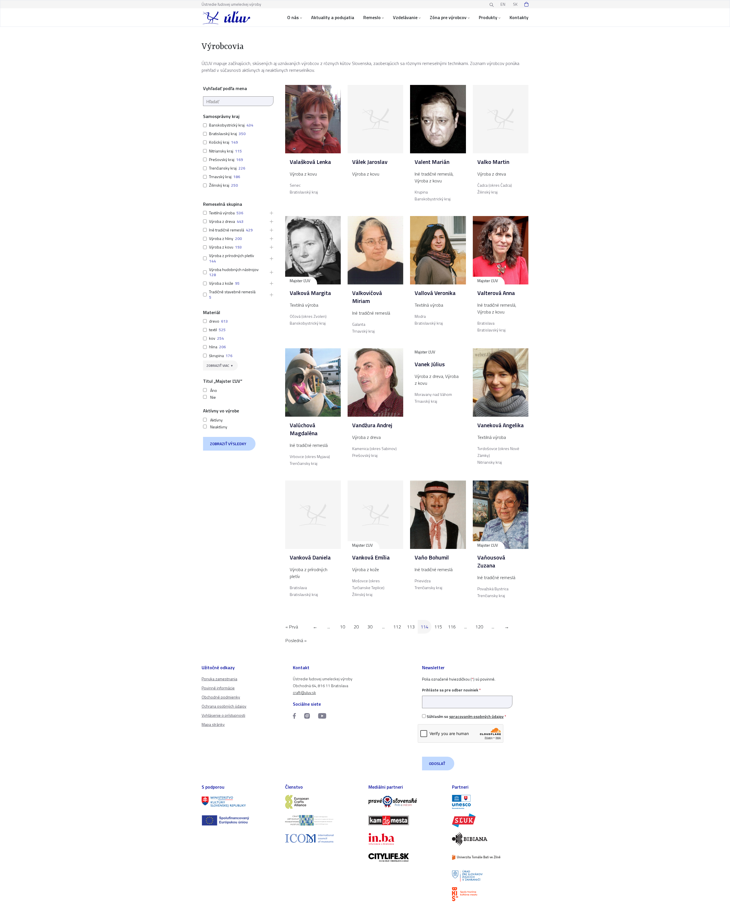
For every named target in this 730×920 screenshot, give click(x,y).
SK (515, 4)
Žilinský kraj (219, 185)
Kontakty (519, 17)
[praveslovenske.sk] (406, 802)
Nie (213, 397)
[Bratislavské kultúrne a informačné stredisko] (490, 894)
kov (212, 338)
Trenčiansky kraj (223, 168)
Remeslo (372, 17)
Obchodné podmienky (221, 697)
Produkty (488, 17)
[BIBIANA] (490, 839)
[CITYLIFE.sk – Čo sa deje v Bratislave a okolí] (406, 857)
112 (397, 626)
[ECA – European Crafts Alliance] (323, 802)
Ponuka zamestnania (219, 679)
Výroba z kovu (221, 247)
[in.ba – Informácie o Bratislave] (406, 839)
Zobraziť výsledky (228, 444)
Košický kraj (219, 142)
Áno (213, 390)
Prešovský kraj (221, 159)
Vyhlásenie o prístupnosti (223, 715)
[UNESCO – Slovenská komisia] (490, 802)
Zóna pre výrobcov (448, 17)
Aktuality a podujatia (332, 17)
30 (369, 626)
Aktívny (216, 420)
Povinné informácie (218, 688)
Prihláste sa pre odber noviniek (451, 690)
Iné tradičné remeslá (226, 230)
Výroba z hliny (221, 238)
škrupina (216, 356)
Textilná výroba (222, 213)
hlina (213, 347)
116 (452, 626)
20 (356, 626)
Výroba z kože (221, 283)
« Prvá (291, 626)
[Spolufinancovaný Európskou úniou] (240, 820)
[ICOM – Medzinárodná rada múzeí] (323, 838)
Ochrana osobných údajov (224, 706)
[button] (269, 212)
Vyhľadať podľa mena (225, 88)
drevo (214, 321)
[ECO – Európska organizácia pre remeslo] (323, 820)
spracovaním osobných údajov (476, 716)
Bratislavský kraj (223, 134)
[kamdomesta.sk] (406, 820)
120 (479, 626)
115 (438, 626)
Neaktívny (218, 427)
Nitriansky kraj (221, 151)
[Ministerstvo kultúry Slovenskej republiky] (240, 802)
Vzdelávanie (405, 17)
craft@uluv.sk (304, 692)
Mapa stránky (213, 724)
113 (411, 626)
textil (213, 330)
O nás (293, 17)
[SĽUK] (490, 820)
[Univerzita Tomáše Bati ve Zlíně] (490, 857)
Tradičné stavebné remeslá (232, 292)
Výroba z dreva (222, 221)
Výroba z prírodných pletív (231, 256)
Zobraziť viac (217, 365)
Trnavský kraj (220, 177)
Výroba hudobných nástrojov (234, 269)
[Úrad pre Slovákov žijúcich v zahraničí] (490, 876)
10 (342, 626)
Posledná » (296, 640)
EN (502, 4)
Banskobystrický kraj (227, 125)
